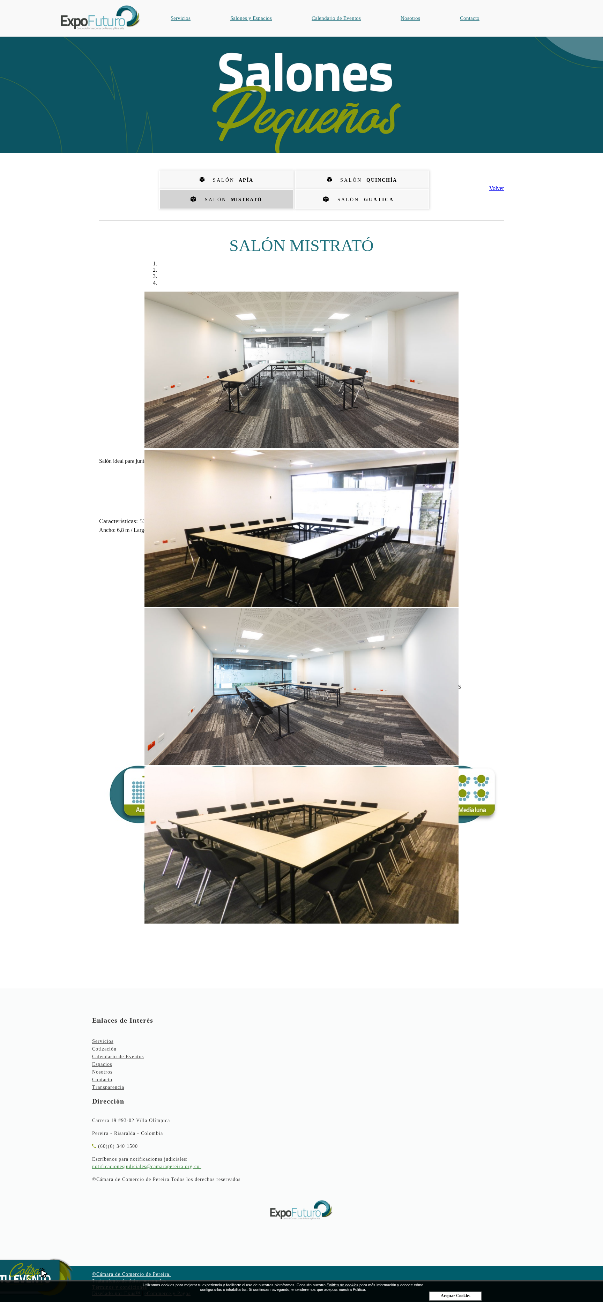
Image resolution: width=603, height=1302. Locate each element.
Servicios (181, 18)
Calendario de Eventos (336, 18)
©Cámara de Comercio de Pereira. (131, 1274)
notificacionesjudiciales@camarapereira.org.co (146, 1166)
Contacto (469, 18)
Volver (496, 188)
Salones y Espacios (251, 18)
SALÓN (231, 199)
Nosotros (410, 18)
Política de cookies (342, 1285)
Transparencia (108, 1087)
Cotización (104, 1049)
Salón (230, 180)
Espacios (102, 1064)
